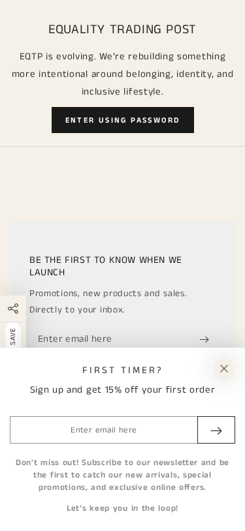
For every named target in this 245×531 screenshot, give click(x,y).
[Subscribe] (207, 339)
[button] (123, 120)
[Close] (224, 368)
